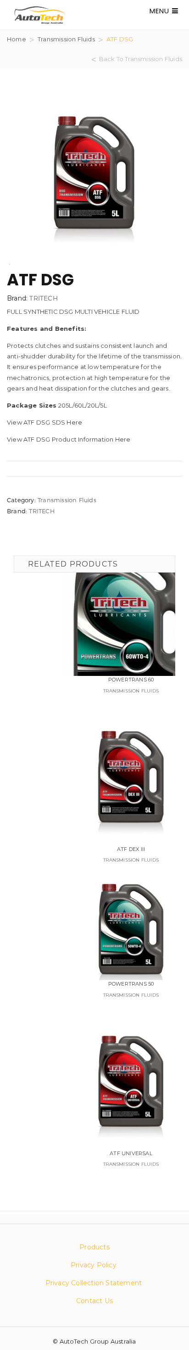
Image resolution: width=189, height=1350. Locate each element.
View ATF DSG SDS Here (44, 422)
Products (94, 1247)
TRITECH (43, 298)
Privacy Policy (94, 1265)
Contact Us (94, 1301)
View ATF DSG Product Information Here (68, 439)
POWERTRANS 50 (131, 984)
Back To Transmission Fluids (140, 58)
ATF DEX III (131, 849)
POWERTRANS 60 (131, 679)
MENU (161, 11)
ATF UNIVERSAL (131, 1153)
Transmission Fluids (66, 39)
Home (16, 39)
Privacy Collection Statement (94, 1283)
